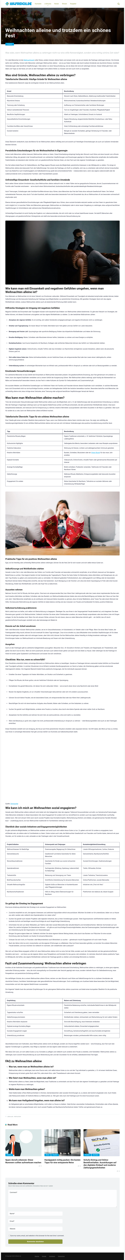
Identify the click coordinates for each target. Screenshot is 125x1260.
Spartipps (95, 1155)
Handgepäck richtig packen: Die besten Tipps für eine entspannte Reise (62, 1161)
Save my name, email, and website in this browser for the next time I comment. (37, 1236)
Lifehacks (47, 4)
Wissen (64, 4)
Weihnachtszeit (29, 60)
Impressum (52, 1256)
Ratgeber (73, 4)
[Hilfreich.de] (18, 3)
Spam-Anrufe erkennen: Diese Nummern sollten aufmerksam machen (23, 1161)
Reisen (56, 4)
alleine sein (10, 1116)
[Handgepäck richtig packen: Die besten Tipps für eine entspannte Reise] (62, 1142)
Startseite (38, 4)
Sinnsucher (14, 804)
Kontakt (44, 1256)
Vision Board (95, 453)
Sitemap (37, 1256)
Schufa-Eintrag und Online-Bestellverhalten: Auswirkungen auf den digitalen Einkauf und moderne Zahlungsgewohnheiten (99, 1164)
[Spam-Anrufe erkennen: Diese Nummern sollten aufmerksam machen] (23, 1142)
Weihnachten (17, 1116)
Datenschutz (61, 1256)
